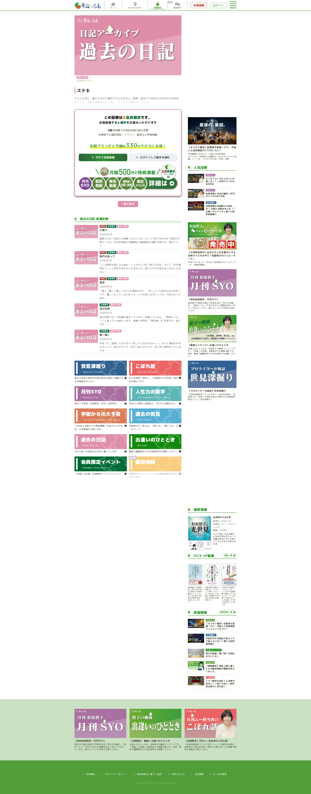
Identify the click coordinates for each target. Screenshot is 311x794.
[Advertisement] (212, 63)
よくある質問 (220, 774)
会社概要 (199, 774)
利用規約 (90, 774)
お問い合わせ (178, 774)
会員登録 (198, 5)
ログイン (218, 5)
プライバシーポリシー (116, 774)
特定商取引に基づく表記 (149, 774)
